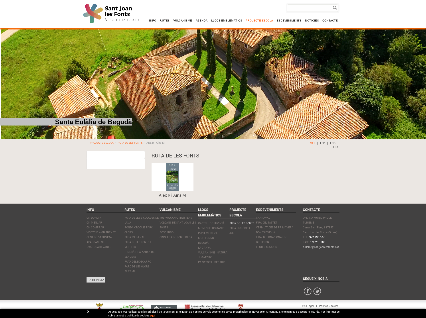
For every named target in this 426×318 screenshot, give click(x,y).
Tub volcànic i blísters (176, 217)
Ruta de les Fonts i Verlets (137, 244)
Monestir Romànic (211, 228)
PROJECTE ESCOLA (102, 142)
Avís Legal (308, 306)
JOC (232, 233)
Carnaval (263, 217)
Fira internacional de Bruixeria (271, 239)
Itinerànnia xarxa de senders (139, 254)
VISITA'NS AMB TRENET (101, 232)
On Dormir (94, 217)
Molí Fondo (206, 237)
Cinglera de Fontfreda (176, 237)
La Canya (204, 247)
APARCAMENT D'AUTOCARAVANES (99, 244)
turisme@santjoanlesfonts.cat (321, 247)
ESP (322, 143)
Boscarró (167, 232)
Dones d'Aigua (265, 232)
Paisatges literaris (211, 262)
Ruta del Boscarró (137, 261)
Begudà (203, 242)
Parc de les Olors (136, 266)
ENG (332, 143)
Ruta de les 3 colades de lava (141, 220)
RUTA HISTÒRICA (239, 228)
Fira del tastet (266, 222)
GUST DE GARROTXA (99, 237)
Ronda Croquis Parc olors (138, 230)
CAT (312, 143)
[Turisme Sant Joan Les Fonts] (83, 3)
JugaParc (205, 257)
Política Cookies (328, 306)
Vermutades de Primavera (274, 227)
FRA (335, 147)
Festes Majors (266, 247)
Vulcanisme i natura (212, 252)
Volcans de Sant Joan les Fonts (178, 225)
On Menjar (94, 222)
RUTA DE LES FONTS (130, 142)
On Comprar (95, 227)
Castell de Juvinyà (211, 223)
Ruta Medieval (134, 237)
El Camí (129, 271)
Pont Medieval (208, 233)
